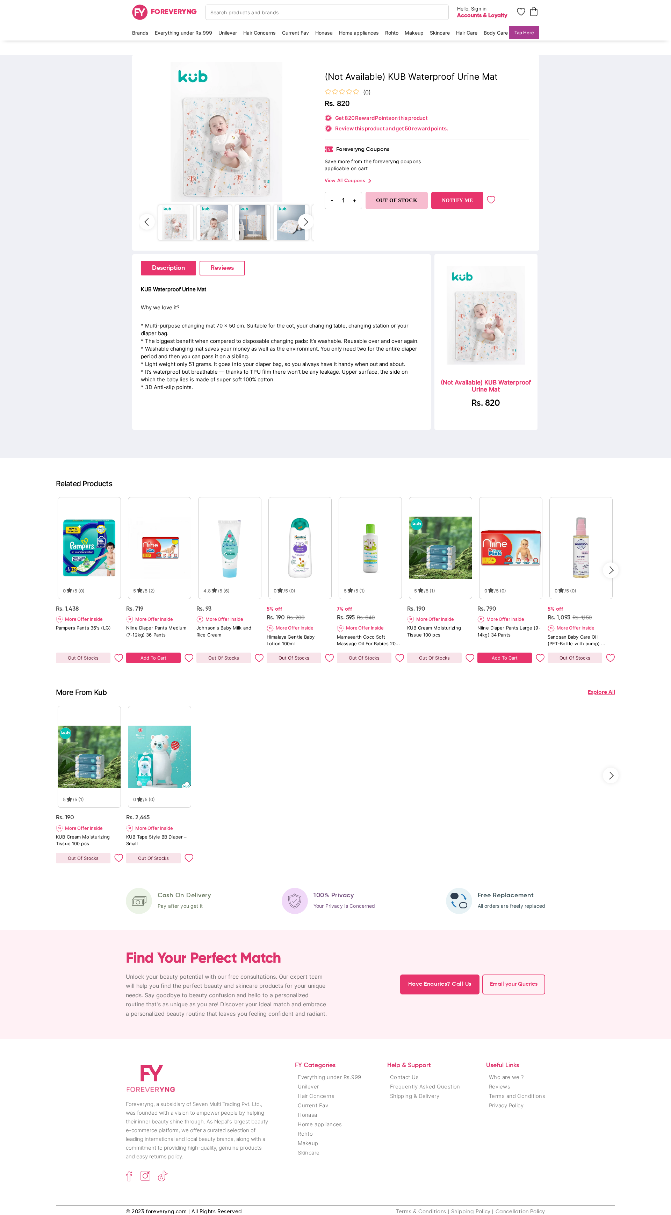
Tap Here (524, 32)
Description (168, 268)
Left (147, 222)
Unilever (227, 33)
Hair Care (466, 33)
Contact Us (404, 1077)
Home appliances (359, 33)
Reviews (222, 268)
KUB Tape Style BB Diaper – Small (156, 840)
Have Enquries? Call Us (439, 984)
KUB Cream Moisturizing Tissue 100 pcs (434, 631)
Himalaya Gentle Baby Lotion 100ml (291, 640)
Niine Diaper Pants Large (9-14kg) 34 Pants (509, 631)
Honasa (324, 33)
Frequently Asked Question (425, 1086)
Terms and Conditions (517, 1096)
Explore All (601, 692)
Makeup (414, 33)
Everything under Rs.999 (183, 33)
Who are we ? (506, 1077)
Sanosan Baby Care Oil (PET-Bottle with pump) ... (576, 640)
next (611, 570)
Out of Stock (397, 200)
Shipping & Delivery (415, 1096)
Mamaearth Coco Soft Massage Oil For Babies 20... (368, 640)
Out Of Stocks (83, 658)
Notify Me (457, 200)
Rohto (391, 33)
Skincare (440, 33)
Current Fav (295, 33)
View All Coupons (345, 180)
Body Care (496, 33)
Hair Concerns (259, 33)
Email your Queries (513, 984)
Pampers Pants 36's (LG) (83, 628)
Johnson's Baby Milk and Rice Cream (223, 631)
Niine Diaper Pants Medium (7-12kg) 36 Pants (156, 631)
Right (306, 222)
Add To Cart (153, 658)
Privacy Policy (506, 1105)
